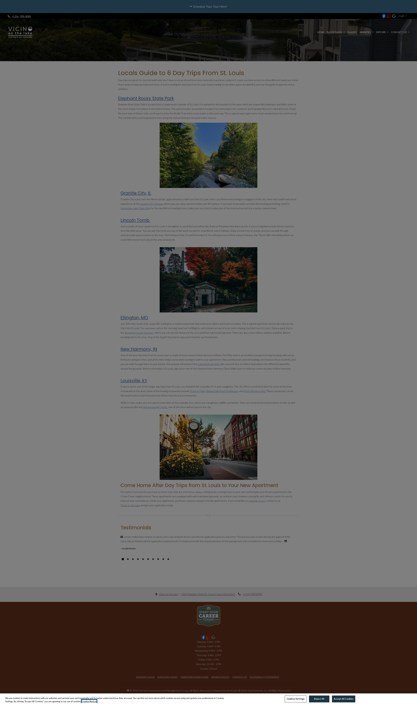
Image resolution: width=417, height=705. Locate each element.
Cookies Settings (296, 698)
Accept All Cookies (343, 698)
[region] (208, 699)
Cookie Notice (89, 701)
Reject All (319, 698)
